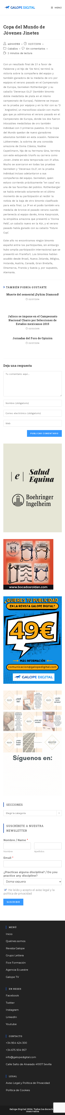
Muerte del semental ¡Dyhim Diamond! (32, 294)
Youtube (11, 1024)
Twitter (10, 1002)
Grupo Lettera (15, 955)
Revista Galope (15, 948)
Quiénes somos (15, 941)
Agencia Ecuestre (17, 969)
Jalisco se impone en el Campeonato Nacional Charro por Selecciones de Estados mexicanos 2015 (32, 320)
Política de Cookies (18, 1090)
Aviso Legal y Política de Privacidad (28, 1083)
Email (8, 857)
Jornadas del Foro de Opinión (32, 338)
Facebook (12, 995)
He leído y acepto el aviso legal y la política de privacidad (29, 891)
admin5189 (14, 44)
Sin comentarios (35, 48)
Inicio (9, 934)
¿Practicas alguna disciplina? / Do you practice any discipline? (31, 874)
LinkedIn (11, 1017)
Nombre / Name (16, 840)
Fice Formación (16, 962)
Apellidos (39, 851)
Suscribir (13, 902)
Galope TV (12, 977)
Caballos (13, 48)
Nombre (8, 851)
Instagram (12, 1009)
